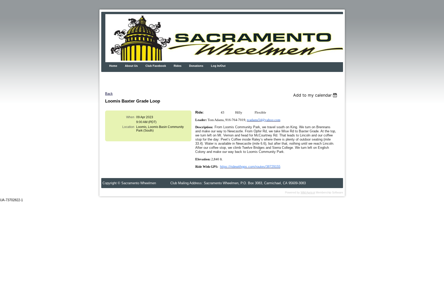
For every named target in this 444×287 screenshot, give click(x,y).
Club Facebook (155, 65)
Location (128, 127)
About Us (131, 65)
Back (109, 94)
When (130, 117)
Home (113, 65)
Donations (196, 65)
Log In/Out (218, 65)
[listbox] (316, 95)
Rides (177, 65)
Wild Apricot (308, 192)
